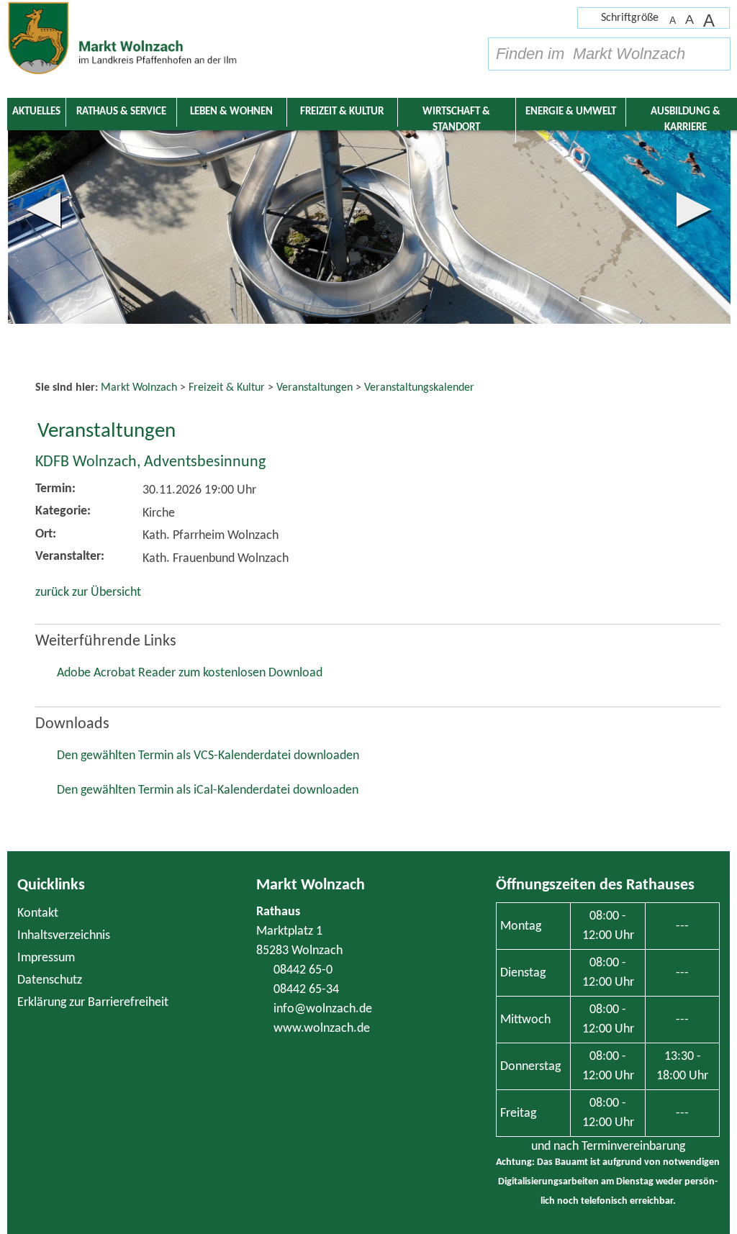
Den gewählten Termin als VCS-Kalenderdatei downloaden (208, 756)
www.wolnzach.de (321, 1028)
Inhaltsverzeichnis (63, 936)
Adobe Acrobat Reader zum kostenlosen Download (189, 673)
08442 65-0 (303, 970)
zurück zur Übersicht (88, 592)
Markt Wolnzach (310, 885)
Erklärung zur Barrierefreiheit (92, 1003)
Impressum (46, 958)
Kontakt (37, 913)
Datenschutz (49, 980)
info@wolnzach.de (322, 1009)
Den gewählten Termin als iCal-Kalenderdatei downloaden (207, 790)
